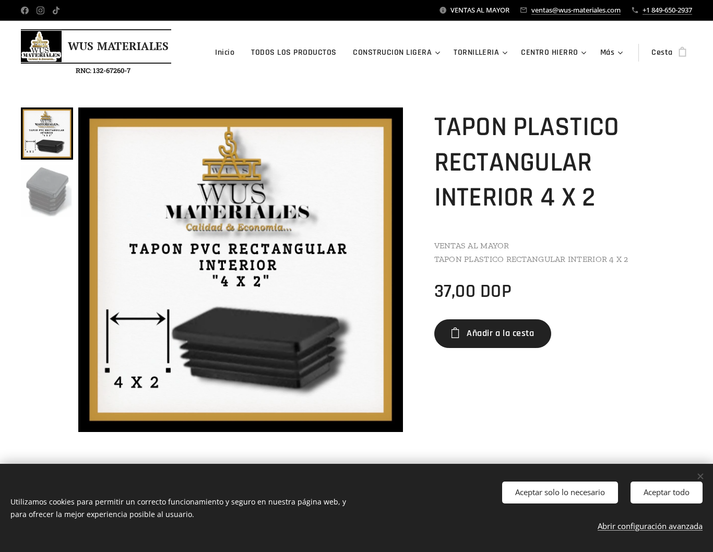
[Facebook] (24, 10)
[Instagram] (40, 10)
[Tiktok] (56, 10)
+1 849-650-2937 (667, 10)
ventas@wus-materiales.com (576, 10)
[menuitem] (227, 53)
